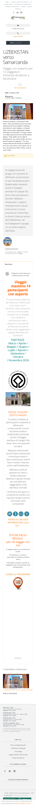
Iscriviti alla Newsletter (23, 4)
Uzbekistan (19, 98)
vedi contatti (18, 36)
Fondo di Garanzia (18, 758)
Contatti (23, 6)
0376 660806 (12, 726)
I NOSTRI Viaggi (9, 98)
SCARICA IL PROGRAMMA (18, 574)
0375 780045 (12, 715)
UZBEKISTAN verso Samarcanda (18, 689)
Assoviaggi (18, 751)
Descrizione (8, 264)
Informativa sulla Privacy (21, 795)
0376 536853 (12, 721)
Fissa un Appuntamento (18, 745)
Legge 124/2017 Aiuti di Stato (18, 754)
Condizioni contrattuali (12, 6)
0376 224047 (12, 710)
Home (7, 2)
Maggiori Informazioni (25, 803)
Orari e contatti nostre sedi (20, 2)
